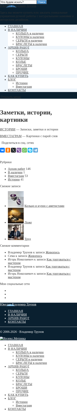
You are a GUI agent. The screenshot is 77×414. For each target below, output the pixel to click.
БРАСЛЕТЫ (24, 65)
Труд (27, 239)
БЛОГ (12, 79)
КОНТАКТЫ (17, 90)
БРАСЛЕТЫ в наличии (31, 44)
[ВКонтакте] (2, 150)
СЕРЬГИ (22, 54)
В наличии (15, 172)
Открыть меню (10, 97)
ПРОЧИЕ (22, 72)
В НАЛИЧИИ (17, 30)
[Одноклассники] (8, 150)
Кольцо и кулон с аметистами (44, 205)
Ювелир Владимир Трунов (18, 5)
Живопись (53, 252)
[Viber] (19, 150)
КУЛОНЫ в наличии (30, 37)
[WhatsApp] (24, 150)
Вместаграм (24, 86)
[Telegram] (35, 150)
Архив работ (16, 168)
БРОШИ (21, 69)
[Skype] (30, 150)
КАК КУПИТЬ (18, 76)
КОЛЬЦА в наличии (30, 33)
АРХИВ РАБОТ (18, 47)
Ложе (28, 222)
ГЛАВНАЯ (15, 26)
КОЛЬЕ (21, 61)
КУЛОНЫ (22, 58)
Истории (22, 83)
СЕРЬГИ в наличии (29, 40)
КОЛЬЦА (22, 51)
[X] (13, 150)
